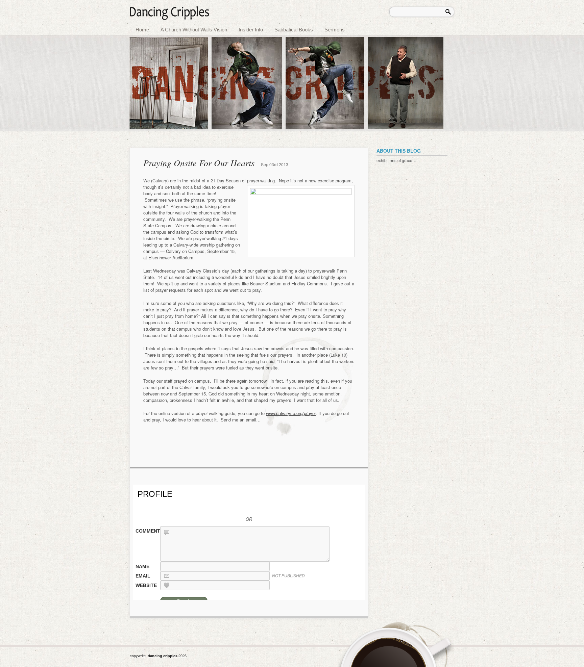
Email (143, 576)
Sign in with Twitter (211, 506)
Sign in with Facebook (256, 506)
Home (142, 29)
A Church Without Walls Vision (194, 29)
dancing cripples (163, 655)
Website (146, 585)
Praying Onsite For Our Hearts (198, 163)
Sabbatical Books (293, 29)
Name (142, 566)
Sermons (334, 29)
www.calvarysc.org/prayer (291, 413)
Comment (147, 531)
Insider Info (251, 29)
